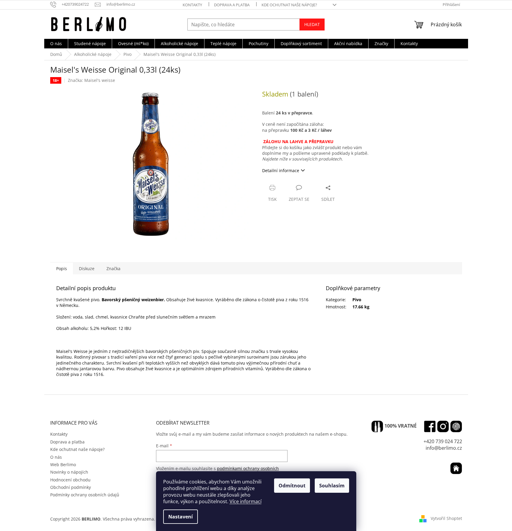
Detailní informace (280, 170)
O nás (56, 457)
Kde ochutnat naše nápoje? (289, 4)
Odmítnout (292, 485)
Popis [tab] (61, 268)
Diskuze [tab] (86, 268)
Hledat (312, 24)
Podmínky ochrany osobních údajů (84, 495)
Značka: (91, 80)
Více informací (246, 501)
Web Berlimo (63, 464)
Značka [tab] (113, 268)
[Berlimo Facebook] (430, 426)
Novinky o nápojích (69, 472)
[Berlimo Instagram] (443, 426)
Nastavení (180, 516)
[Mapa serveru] (456, 426)
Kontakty (192, 4)
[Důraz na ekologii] (377, 426)
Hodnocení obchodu (70, 480)
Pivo (356, 299)
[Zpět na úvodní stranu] (456, 468)
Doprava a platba (232, 4)
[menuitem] (56, 43)
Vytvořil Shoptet (446, 518)
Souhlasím (332, 485)
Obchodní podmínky (70, 487)
